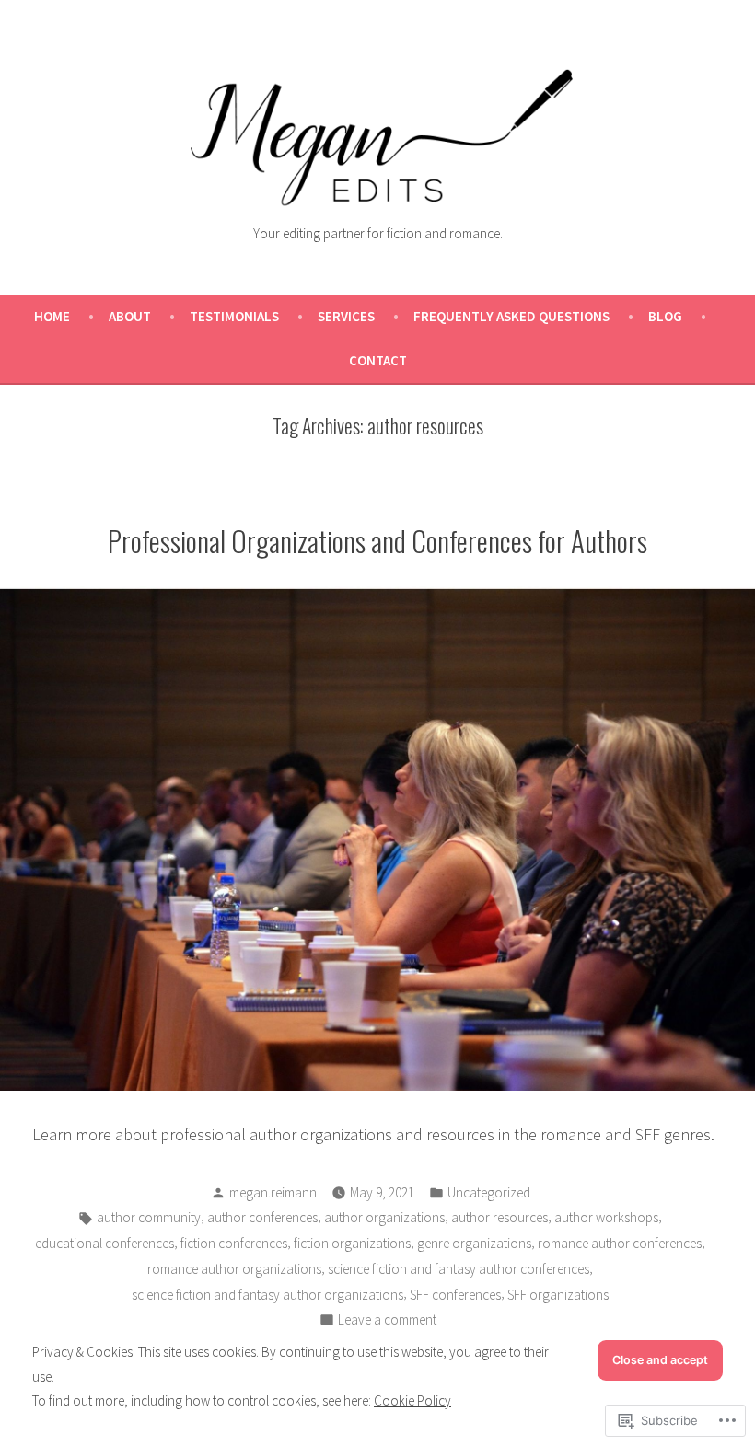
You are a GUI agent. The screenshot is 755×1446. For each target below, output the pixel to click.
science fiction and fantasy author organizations (267, 1294)
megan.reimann (273, 1192)
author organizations (384, 1217)
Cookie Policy (412, 1400)
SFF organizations (558, 1294)
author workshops (606, 1217)
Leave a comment (387, 1321)
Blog (665, 316)
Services (346, 316)
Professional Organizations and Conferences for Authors (377, 540)
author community (149, 1217)
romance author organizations (234, 1269)
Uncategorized (488, 1192)
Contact (378, 360)
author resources (499, 1217)
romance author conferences (620, 1243)
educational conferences (104, 1243)
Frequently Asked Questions (511, 316)
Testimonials (234, 316)
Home (52, 316)
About (130, 316)
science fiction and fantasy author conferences (458, 1269)
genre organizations (474, 1243)
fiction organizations (352, 1243)
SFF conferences (455, 1294)
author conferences (262, 1217)
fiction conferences (233, 1243)
